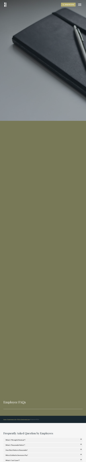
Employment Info (11, 419)
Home (4, 419)
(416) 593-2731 (69, 4)
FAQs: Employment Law (23, 419)
